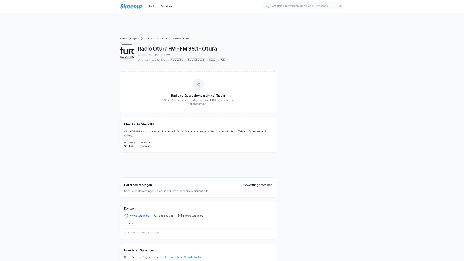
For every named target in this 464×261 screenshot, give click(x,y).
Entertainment (196, 60)
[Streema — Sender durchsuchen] (131, 6)
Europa (123, 38)
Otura (163, 38)
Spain (136, 38)
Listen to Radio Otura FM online (183, 257)
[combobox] (303, 6)
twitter (131, 223)
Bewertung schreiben (257, 185)
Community (176, 60)
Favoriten (166, 6)
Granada (150, 38)
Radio (152, 6)
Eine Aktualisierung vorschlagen (142, 232)
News (212, 60)
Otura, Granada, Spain (152, 60)
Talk (222, 60)
